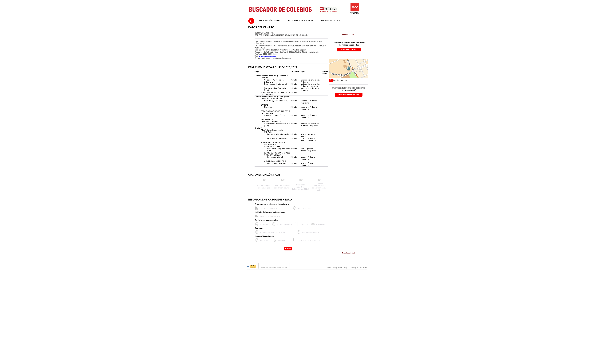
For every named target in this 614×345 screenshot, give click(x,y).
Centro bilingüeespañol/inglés (263, 187)
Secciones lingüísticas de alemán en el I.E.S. (319, 187)
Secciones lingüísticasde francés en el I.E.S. (300, 187)
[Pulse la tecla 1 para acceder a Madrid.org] (354, 14)
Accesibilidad (362, 267)
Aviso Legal (331, 267)
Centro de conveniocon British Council (282, 187)
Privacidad (342, 267)
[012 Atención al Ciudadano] (328, 13)
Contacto (351, 267)
